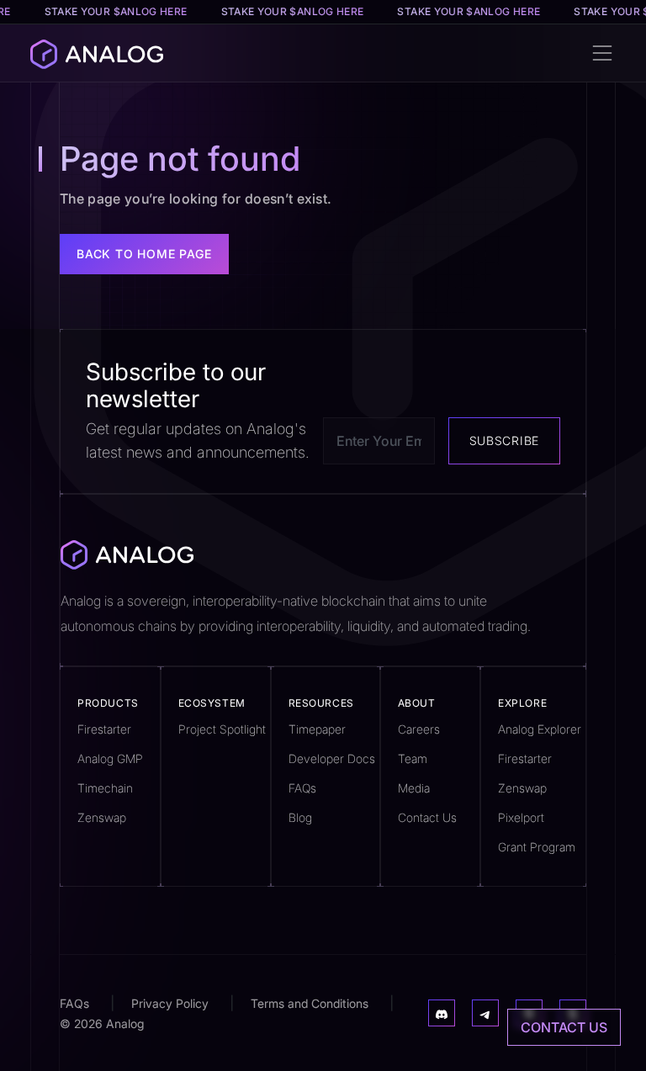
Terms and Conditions (309, 1003)
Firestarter (104, 729)
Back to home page (144, 254)
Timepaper (317, 729)
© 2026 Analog (102, 1023)
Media (414, 788)
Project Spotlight (222, 729)
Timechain (105, 788)
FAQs (302, 788)
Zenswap (101, 817)
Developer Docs (332, 758)
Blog (300, 817)
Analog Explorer (539, 729)
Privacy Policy (170, 1003)
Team (412, 758)
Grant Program (536, 847)
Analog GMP (110, 758)
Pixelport (521, 817)
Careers (419, 729)
